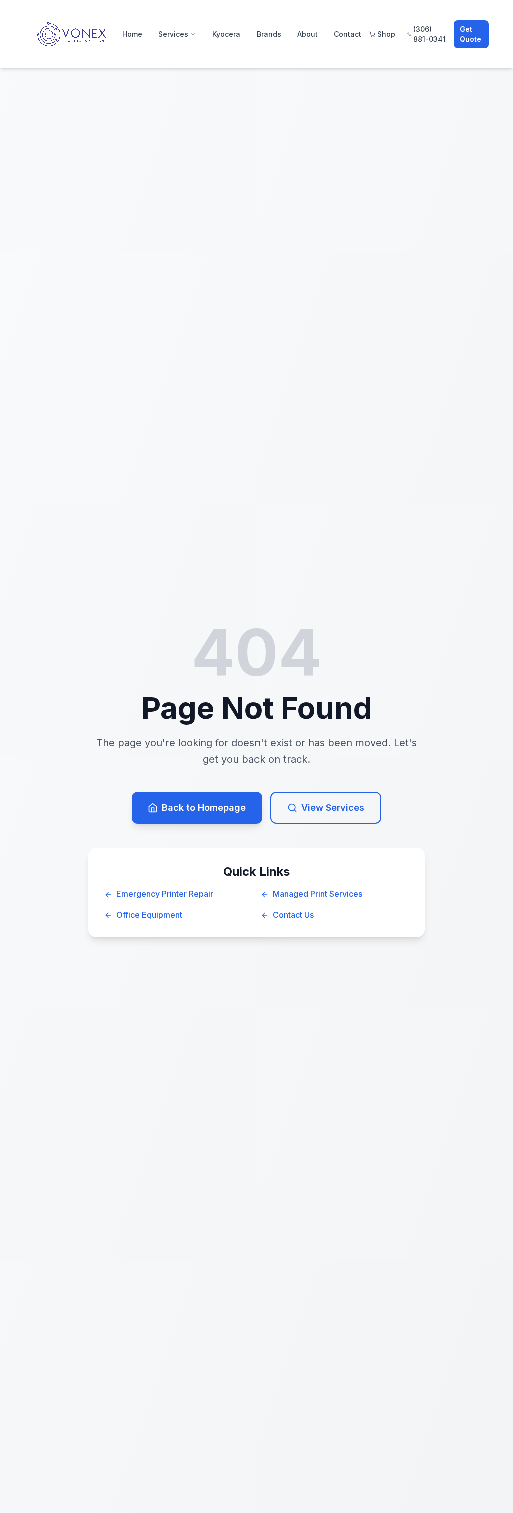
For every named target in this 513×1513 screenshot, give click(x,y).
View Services (332, 807)
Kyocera (226, 34)
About (307, 34)
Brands (268, 34)
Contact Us (293, 915)
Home (132, 34)
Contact (347, 34)
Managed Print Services (317, 894)
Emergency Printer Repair (164, 894)
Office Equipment (149, 915)
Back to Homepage (204, 807)
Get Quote (470, 34)
